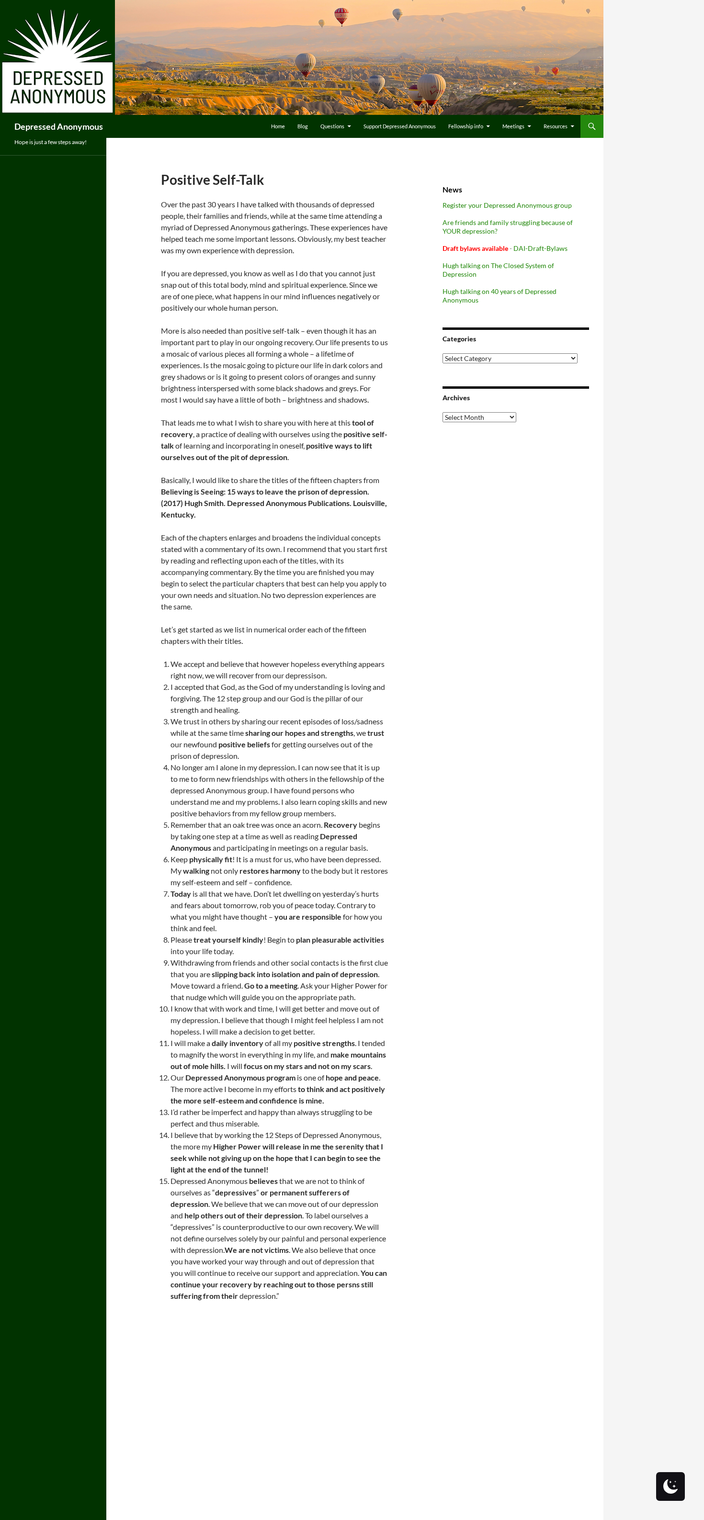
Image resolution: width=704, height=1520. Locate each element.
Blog (302, 126)
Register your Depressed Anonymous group (507, 205)
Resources (556, 126)
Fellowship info (465, 126)
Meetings (513, 126)
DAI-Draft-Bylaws (540, 248)
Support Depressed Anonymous (399, 126)
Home (278, 126)
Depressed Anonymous (58, 126)
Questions (332, 126)
